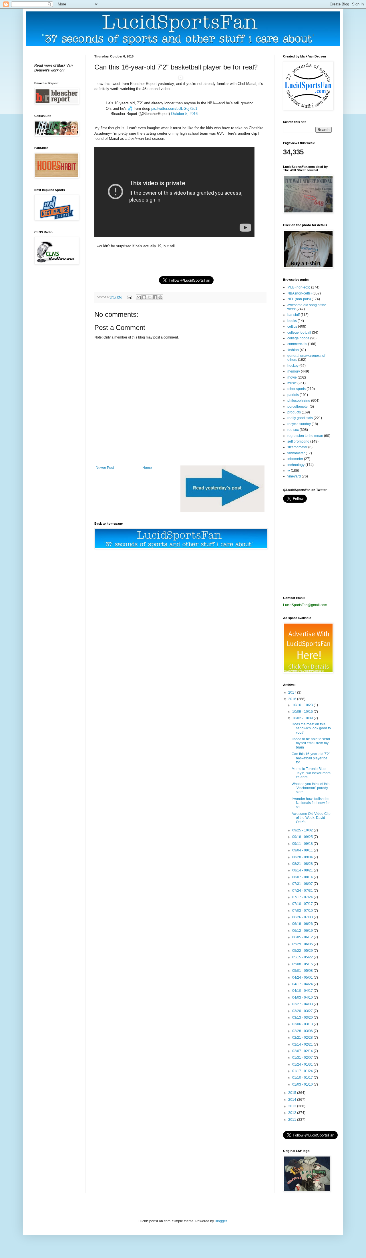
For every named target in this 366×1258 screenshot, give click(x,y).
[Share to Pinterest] (160, 297)
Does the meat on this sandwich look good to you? (311, 728)
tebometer (295, 459)
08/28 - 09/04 (303, 857)
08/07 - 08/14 (303, 877)
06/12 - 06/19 (303, 931)
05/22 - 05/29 (303, 951)
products (294, 412)
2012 (292, 1113)
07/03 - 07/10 (303, 911)
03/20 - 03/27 (303, 1011)
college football (299, 333)
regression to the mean (305, 436)
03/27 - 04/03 (303, 1004)
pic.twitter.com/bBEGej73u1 (174, 108)
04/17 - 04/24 (303, 984)
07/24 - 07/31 (303, 891)
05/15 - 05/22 (303, 957)
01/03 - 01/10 (303, 1084)
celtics (292, 327)
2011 (292, 1120)
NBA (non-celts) (299, 293)
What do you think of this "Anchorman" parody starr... (310, 788)
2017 (292, 692)
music (292, 383)
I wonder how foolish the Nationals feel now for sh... (311, 803)
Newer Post (105, 468)
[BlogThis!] (144, 297)
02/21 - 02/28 (303, 1038)
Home (147, 468)
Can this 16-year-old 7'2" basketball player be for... (311, 758)
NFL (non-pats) (299, 299)
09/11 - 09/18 (303, 844)
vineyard (294, 476)
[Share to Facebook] (155, 297)
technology (296, 465)
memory (293, 371)
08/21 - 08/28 (303, 864)
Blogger (221, 1221)
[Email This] (139, 297)
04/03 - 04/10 (303, 998)
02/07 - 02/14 (303, 1051)
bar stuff (293, 315)
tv (288, 471)
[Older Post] (222, 510)
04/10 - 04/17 (303, 991)
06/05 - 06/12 (303, 937)
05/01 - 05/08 (303, 971)
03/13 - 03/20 (303, 1018)
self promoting (298, 441)
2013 (292, 1106)
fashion (293, 350)
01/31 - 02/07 (303, 1058)
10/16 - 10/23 (303, 705)
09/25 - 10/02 (303, 830)
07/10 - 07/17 (303, 904)
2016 (292, 699)
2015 (292, 1093)
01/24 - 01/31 (303, 1064)
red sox (293, 430)
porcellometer (298, 407)
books (292, 321)
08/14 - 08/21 (303, 870)
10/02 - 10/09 (303, 718)
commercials (297, 344)
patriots (293, 395)
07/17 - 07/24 (303, 897)
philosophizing (298, 401)
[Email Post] (129, 297)
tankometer (296, 453)
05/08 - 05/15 (303, 964)
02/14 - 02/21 (303, 1044)
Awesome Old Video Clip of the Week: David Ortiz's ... (311, 818)
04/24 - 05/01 (303, 978)
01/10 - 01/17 (303, 1078)
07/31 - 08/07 (303, 884)
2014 (292, 1100)
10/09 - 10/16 (303, 712)
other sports (296, 389)
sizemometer (297, 447)
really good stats (300, 418)
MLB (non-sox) (298, 287)
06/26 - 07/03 (303, 917)
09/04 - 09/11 (303, 850)
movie (292, 377)
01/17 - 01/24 (303, 1071)
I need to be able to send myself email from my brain (311, 743)
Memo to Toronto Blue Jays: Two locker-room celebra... (311, 773)
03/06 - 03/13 (303, 1024)
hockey (293, 366)
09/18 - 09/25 (303, 837)
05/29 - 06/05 (303, 944)
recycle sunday (299, 424)
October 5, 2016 (184, 114)
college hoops (298, 338)
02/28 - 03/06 (303, 1031)
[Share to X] (149, 297)
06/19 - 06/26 (303, 924)
